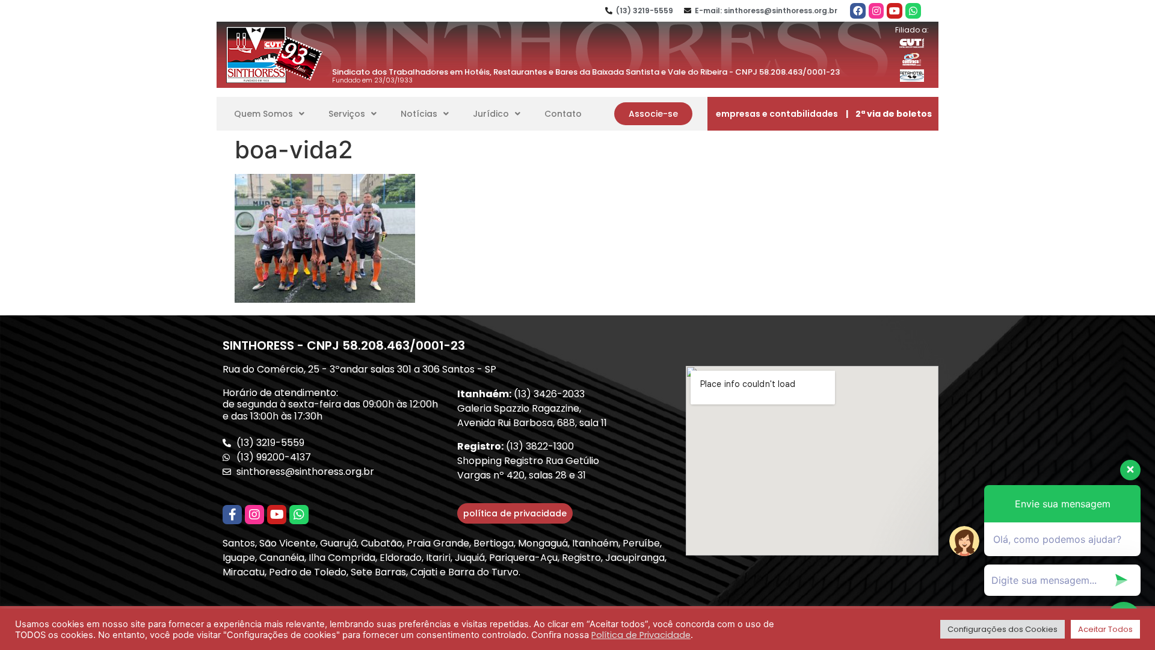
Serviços (346, 114)
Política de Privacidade (641, 635)
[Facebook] (858, 11)
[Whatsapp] (913, 11)
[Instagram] (876, 11)
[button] (653, 113)
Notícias (419, 114)
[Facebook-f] (232, 514)
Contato (563, 114)
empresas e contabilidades (777, 114)
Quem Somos (263, 114)
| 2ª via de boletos (889, 114)
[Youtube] (894, 11)
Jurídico (491, 114)
